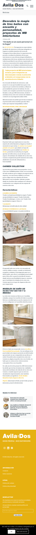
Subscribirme (18, 515)
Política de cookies (8, 483)
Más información (22, 531)
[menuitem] (18, 1)
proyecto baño (24, 380)
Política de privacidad (9, 486)
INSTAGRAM (23, 106)
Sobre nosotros (7, 474)
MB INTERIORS (9, 47)
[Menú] (30, 6)
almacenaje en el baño (14, 380)
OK (11, 531)
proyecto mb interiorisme (16, 383)
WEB (16, 106)
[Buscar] (26, 6)
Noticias (6, 12)
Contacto (5, 470)
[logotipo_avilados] (15, 6)
